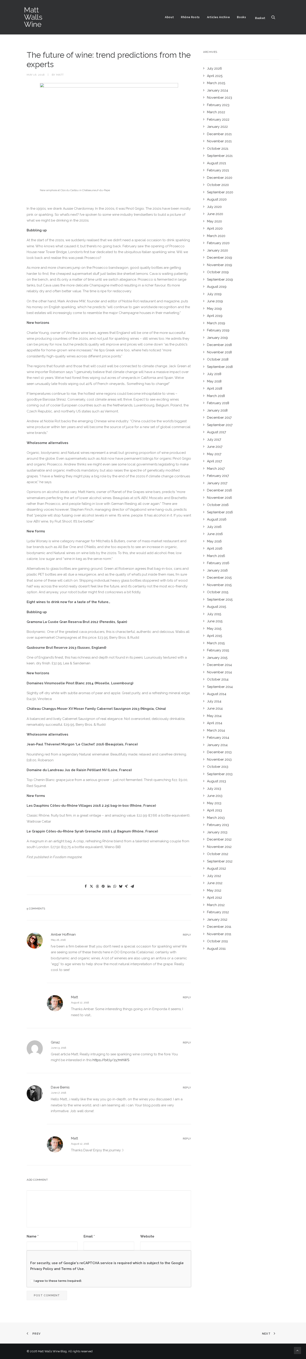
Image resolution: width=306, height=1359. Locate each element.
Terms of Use (72, 1269)
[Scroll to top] (297, 1350)
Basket (260, 18)
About (169, 17)
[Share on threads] (97, 886)
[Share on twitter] (91, 886)
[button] (275, 17)
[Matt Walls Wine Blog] (33, 17)
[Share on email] (132, 886)
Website (147, 1236)
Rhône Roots (190, 17)
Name (33, 1236)
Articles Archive (218, 17)
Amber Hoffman (63, 934)
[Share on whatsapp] (114, 886)
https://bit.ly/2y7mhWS (111, 1060)
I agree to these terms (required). (58, 1280)
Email (89, 1236)
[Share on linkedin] (109, 886)
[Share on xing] (126, 886)
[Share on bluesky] (120, 886)
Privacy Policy (41, 1269)
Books (241, 17)
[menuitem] (169, 17)
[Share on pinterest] (103, 886)
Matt (60, 74)
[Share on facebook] (85, 886)
